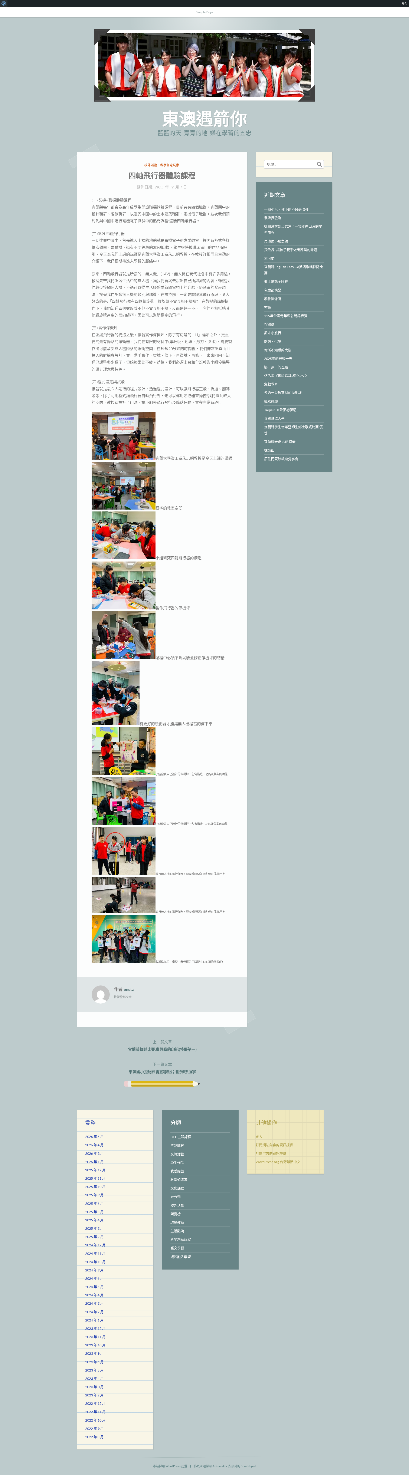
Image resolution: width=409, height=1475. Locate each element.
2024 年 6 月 (94, 1278)
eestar (130, 989)
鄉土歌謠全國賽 (276, 281)
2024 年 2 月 (94, 1312)
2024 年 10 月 (95, 1262)
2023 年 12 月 (95, 1328)
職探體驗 (271, 401)
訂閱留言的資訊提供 (271, 1153)
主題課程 (177, 1145)
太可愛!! (270, 258)
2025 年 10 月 (95, 1187)
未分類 (175, 1197)
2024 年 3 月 (94, 1303)
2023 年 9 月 (94, 1353)
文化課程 (177, 1188)
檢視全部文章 (123, 996)
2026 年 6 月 (94, 1137)
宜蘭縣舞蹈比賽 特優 (279, 441)
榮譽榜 (175, 1214)
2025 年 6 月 (94, 1203)
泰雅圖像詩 (272, 299)
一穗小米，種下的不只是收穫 (286, 209)
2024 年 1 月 (94, 1320)
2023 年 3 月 (94, 1387)
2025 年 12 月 (95, 1170)
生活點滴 (177, 1231)
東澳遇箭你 (204, 118)
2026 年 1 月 (94, 1162)
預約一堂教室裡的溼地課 (283, 393)
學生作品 (177, 1162)
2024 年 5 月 (94, 1287)
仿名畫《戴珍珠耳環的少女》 (286, 375)
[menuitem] (3, 3)
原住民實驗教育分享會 (281, 459)
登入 (259, 1137)
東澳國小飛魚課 (276, 241)
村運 (267, 307)
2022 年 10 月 (95, 1420)
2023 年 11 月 (95, 1337)
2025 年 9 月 (94, 1195)
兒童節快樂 (272, 290)
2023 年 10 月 (95, 1345)
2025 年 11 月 (95, 1178)
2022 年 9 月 (94, 1428)
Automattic (220, 1466)
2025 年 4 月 (94, 1220)
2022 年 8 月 (94, 1437)
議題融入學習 (180, 1257)
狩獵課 (269, 324)
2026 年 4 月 (94, 1145)
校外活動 (150, 165)
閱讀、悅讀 (272, 341)
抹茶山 (269, 450)
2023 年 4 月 (94, 1378)
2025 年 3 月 (94, 1228)
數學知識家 (178, 1180)
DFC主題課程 (180, 1137)
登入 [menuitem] (404, 3)
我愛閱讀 (177, 1171)
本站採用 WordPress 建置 (170, 1466)
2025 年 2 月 (94, 1237)
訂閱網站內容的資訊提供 (274, 1145)
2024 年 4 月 (94, 1295)
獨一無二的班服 (276, 367)
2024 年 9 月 (94, 1270)
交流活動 (177, 1154)
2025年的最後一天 (278, 358)
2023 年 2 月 (94, 1395)
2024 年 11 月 (95, 1253)
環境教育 (177, 1222)
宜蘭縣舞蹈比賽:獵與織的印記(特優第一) (162, 1045)
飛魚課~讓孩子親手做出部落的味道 (290, 250)
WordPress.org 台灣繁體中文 (278, 1162)
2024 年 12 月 (95, 1245)
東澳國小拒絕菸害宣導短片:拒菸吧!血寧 (162, 1068)
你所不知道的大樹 (277, 350)
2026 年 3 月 (94, 1153)
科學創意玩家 (170, 165)
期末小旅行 (272, 333)
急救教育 (271, 384)
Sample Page (204, 12)
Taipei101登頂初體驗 (280, 410)
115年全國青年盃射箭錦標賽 (285, 316)
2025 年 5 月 (94, 1212)
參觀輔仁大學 (274, 418)
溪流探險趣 (272, 218)
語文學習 (177, 1248)
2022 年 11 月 (95, 1412)
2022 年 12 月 (95, 1403)
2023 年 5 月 (94, 1370)
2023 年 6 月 (94, 1362)
